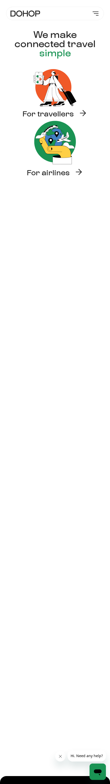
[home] (25, 13)
